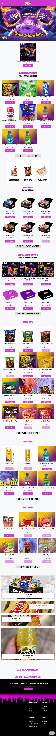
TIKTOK (43, 720)
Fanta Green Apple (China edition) (28, 145)
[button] (27, 182)
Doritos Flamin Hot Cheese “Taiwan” (45, 343)
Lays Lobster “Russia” (45, 421)
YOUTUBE (44, 723)
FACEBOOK (44, 725)
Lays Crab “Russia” (28, 421)
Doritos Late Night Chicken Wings (10, 421)
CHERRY (43, 705)
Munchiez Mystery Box (10, 278)
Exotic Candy (28, 180)
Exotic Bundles (42, 180)
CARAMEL (44, 708)
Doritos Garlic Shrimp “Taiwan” (28, 121)
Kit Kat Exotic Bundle (10, 235)
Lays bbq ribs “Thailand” (45, 395)
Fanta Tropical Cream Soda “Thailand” (28, 96)
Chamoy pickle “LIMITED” (28, 555)
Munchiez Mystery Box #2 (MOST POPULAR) (28, 61)
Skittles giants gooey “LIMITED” (28, 529)
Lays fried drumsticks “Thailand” (46, 369)
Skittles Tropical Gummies (9, 529)
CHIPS (30, 708)
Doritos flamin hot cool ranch (10, 343)
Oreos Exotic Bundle (10, 211)
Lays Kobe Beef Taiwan (10, 96)
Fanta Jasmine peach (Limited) (10, 145)
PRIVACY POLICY (32, 725)
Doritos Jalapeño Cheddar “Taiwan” (10, 369)
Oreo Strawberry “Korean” (45, 96)
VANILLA (43, 712)
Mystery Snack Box (28, 302)
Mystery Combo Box (45, 302)
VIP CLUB (31, 720)
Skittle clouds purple (46, 555)
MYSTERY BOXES (32, 712)
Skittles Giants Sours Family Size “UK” (9, 555)
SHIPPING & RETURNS (33, 723)
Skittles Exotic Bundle (45, 211)
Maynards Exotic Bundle (28, 235)
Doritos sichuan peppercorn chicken (10, 395)
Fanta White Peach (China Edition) (46, 121)
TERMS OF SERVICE (33, 726)
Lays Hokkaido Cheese (28, 343)
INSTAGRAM (44, 721)
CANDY (30, 706)
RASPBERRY (44, 710)
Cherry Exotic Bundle (45, 235)
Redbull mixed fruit (28, 463)
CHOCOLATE (44, 706)
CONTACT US (31, 721)
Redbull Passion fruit (9, 463)
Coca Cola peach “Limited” (9, 488)
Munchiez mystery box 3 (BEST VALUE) (45, 278)
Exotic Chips (14, 180)
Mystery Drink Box (10, 302)
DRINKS (30, 710)
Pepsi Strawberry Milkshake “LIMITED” (10, 121)
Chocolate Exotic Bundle (28, 211)
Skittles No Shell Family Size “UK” (46, 529)
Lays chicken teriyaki (28, 395)
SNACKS (30, 705)
